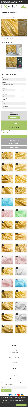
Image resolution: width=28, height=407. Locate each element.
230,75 (13, 123)
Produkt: (4, 77)
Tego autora (14, 140)
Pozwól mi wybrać (5, 402)
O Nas (14, 355)
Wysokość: (4, 94)
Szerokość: (4, 88)
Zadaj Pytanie (5, 132)
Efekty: (3, 101)
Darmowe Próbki (14, 360)
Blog (14, 365)
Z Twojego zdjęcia (14, 350)
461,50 (13, 114)
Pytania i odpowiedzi (14, 352)
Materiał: (4, 82)
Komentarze (14, 144)
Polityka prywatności (14, 357)
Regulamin (14, 362)
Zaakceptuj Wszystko (21, 405)
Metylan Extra (14, 375)
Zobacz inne (14, 147)
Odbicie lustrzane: (6, 106)
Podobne (14, 137)
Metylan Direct (14, 373)
